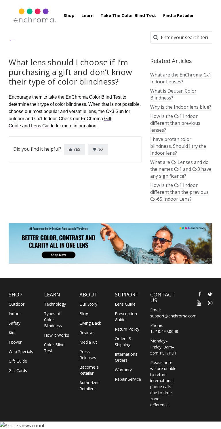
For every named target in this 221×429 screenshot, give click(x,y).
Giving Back (90, 323)
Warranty (123, 369)
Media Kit (88, 342)
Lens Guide (125, 304)
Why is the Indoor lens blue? (180, 107)
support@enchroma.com (173, 316)
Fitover (15, 342)
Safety (14, 323)
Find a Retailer (178, 15)
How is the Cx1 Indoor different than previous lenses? (175, 123)
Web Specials (21, 351)
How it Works (56, 335)
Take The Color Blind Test (128, 15)
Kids (12, 332)
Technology (55, 304)
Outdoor (16, 304)
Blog (83, 313)
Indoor (15, 313)
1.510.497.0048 (164, 331)
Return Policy (127, 329)
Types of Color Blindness (53, 319)
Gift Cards (18, 370)
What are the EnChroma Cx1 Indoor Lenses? (180, 78)
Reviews (87, 332)
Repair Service (128, 379)
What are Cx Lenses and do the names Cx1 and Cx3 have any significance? (181, 169)
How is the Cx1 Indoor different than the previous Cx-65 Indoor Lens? (179, 192)
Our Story (88, 304)
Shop (69, 15)
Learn (87, 15)
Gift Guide (18, 361)
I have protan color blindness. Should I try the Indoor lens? (178, 146)
